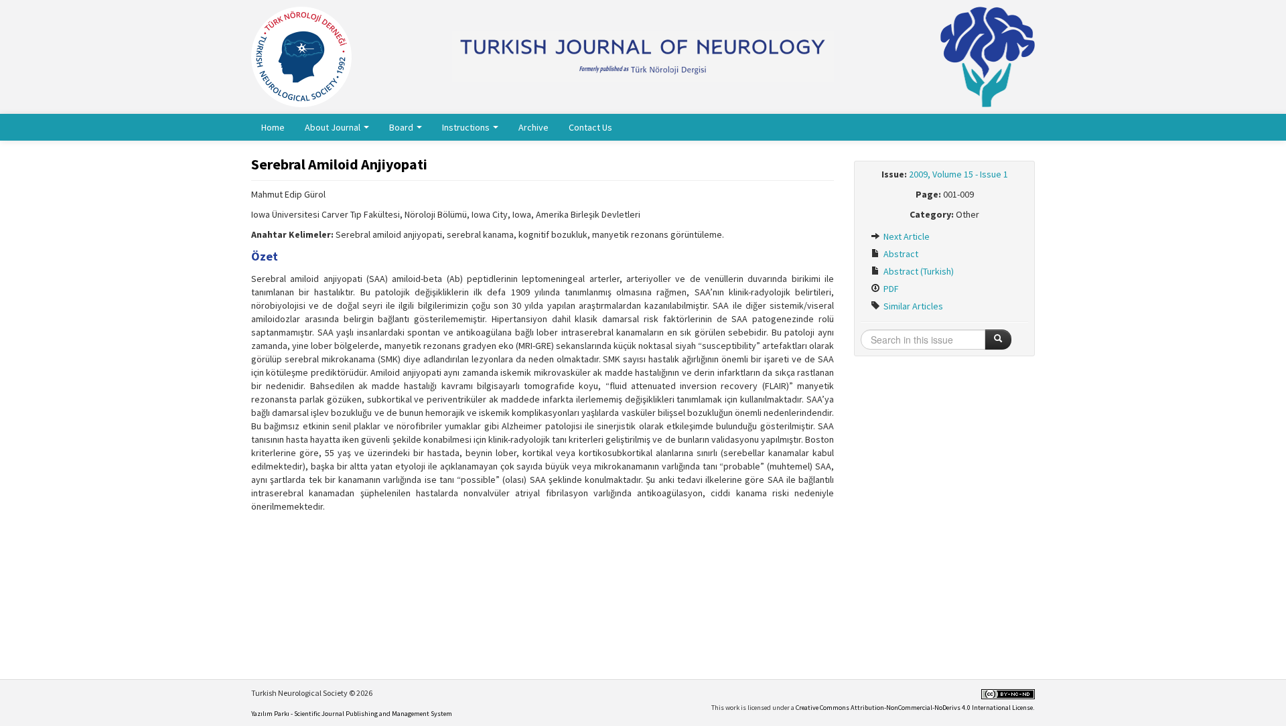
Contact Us (590, 127)
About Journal (333, 127)
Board (402, 127)
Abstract (899, 254)
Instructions (467, 127)
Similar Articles (912, 306)
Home (273, 127)
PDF (890, 289)
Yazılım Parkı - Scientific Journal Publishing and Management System (351, 713)
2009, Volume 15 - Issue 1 (958, 174)
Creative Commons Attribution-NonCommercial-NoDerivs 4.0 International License (914, 707)
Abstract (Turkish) (917, 271)
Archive (533, 127)
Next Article (905, 236)
